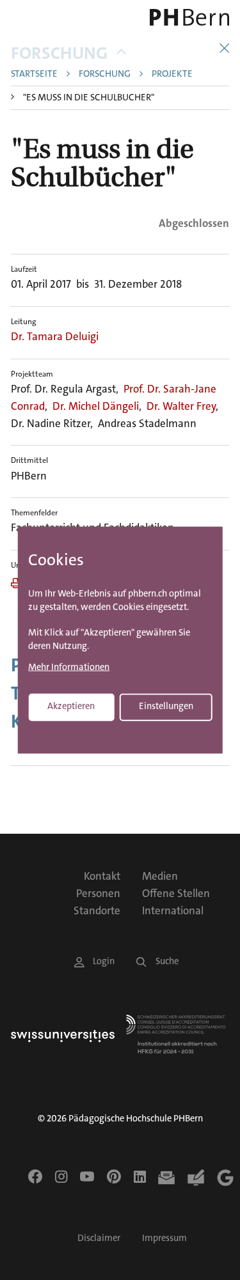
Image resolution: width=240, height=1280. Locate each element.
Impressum (164, 1238)
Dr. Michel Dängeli (95, 406)
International (173, 910)
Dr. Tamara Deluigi (55, 336)
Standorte (97, 910)
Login (104, 961)
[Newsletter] (166, 1177)
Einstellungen (166, 706)
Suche (167, 961)
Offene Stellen (176, 893)
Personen (98, 893)
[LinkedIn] (140, 1176)
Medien (160, 876)
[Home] (187, 17)
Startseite (34, 74)
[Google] (225, 1177)
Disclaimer (98, 1238)
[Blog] (196, 1177)
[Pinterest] (114, 1176)
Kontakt (102, 876)
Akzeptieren (71, 706)
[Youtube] (87, 1176)
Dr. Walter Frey (181, 406)
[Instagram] (61, 1176)
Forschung (59, 53)
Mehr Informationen (68, 667)
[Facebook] (35, 1176)
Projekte (172, 74)
